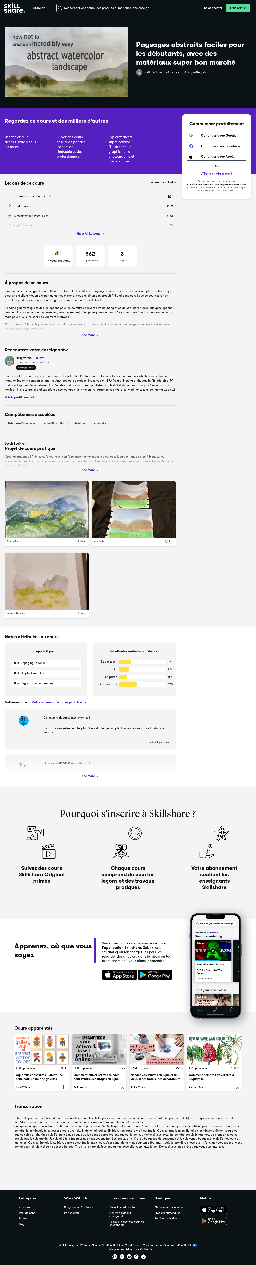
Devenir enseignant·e (122, 1207)
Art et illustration (54, 423)
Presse (23, 1218)
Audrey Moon (196, 1086)
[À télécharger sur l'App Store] (218, 1210)
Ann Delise (99, 541)
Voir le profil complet (19, 397)
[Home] (14, 8)
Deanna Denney (15, 612)
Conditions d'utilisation (199, 184)
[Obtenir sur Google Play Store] (156, 975)
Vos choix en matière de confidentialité (167, 1245)
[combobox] (106, 8)
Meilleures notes (16, 702)
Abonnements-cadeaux (169, 1207)
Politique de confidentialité (231, 184)
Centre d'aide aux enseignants (120, 1214)
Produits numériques (167, 1212)
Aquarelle (100, 423)
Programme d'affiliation (79, 1207)
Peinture (79, 423)
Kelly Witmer (30, 358)
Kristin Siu (12, 541)
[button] (48, 7)
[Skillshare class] (41, 1049)
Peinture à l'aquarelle (21, 423)
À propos (24, 1207)
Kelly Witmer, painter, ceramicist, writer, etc (176, 72)
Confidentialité (111, 1245)
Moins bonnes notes (45, 702)
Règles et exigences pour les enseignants (126, 1223)
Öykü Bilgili (24, 773)
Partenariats (71, 1212)
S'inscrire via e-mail (216, 174)
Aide (94, 1245)
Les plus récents (74, 702)
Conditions (131, 1245)
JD (24, 728)
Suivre (40, 357)
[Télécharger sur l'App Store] (118, 975)
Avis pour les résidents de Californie (130, 1249)
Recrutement (27, 1212)
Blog (21, 1224)
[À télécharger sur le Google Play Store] (218, 1221)
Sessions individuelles (168, 1218)
